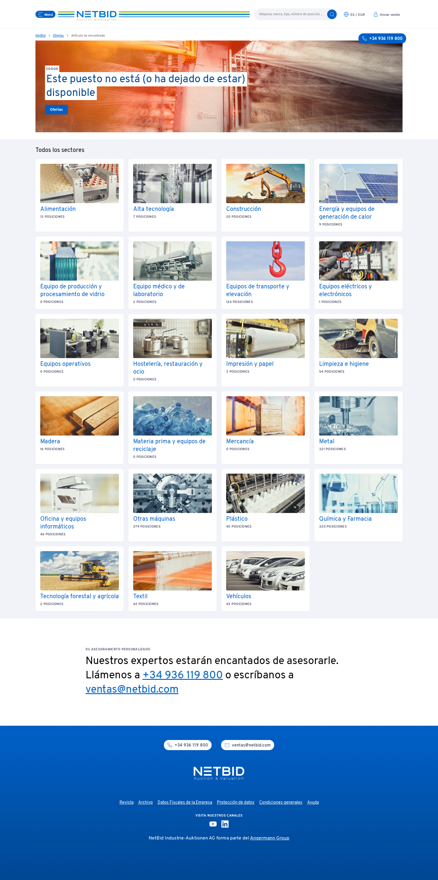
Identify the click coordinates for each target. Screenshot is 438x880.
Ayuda (313, 802)
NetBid (40, 36)
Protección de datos (235, 802)
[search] (332, 14)
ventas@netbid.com (132, 690)
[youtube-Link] (213, 824)
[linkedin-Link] (225, 824)
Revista (126, 802)
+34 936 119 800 (182, 675)
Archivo (145, 802)
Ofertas (58, 36)
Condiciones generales (280, 802)
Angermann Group (269, 838)
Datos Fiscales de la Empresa (185, 802)
